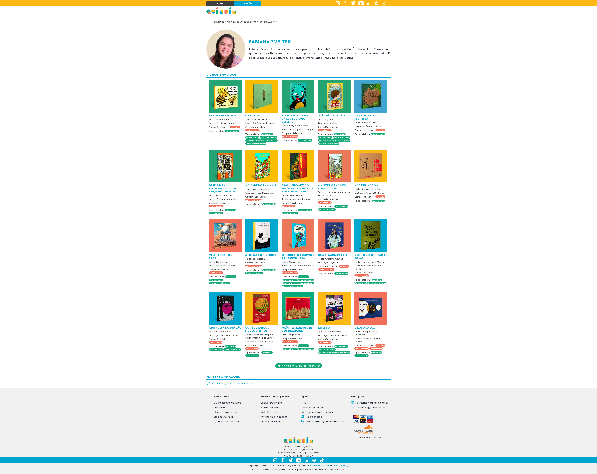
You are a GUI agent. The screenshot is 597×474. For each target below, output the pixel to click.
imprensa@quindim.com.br (373, 407)
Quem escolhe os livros (227, 402)
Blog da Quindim (224, 416)
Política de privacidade (274, 416)
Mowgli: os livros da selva (241, 21)
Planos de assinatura (225, 412)
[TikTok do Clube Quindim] (384, 3)
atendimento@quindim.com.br (325, 421)
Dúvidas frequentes (313, 407)
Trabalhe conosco (271, 412)
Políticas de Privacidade (320, 465)
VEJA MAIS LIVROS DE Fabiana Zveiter (298, 365)
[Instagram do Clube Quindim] (338, 3)
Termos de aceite (271, 421)
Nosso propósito (270, 407)
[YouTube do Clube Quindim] (361, 3)
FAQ (303, 402)
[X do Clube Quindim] (353, 3)
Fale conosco (314, 416)
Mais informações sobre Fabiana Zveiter (232, 383)
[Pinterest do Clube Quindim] (376, 3)
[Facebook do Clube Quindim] (345, 3)
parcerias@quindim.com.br (372, 402)
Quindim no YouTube (226, 421)
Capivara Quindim (271, 402)
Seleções (219, 21)
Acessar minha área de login (318, 412)
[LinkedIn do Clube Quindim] (369, 3)
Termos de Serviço (341, 465)
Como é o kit (221, 407)
